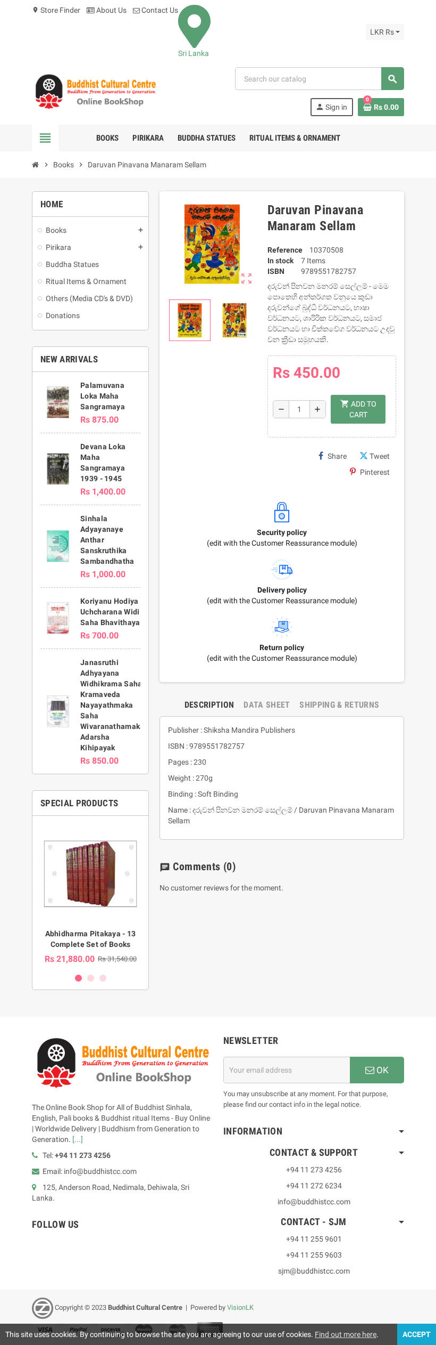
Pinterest (375, 472)
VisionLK (240, 1308)
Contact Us (159, 10)
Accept (417, 1334)
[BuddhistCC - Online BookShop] (95, 91)
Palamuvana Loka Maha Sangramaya (102, 396)
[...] (77, 1139)
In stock (280, 260)
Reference (285, 250)
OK (381, 1070)
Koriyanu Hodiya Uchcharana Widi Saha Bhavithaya (110, 612)
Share (337, 456)
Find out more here (345, 1334)
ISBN (275, 271)
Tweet (380, 456)
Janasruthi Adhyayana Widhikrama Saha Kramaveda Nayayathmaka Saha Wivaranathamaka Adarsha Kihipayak (112, 705)
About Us (111, 10)
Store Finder (56, 10)
